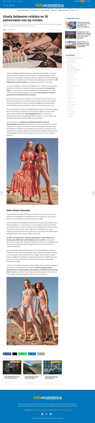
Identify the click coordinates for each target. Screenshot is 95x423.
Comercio (70, 77)
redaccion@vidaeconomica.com (41, 410)
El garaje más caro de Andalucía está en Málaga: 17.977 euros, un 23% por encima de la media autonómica (84, 35)
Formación (71, 91)
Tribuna (55, 10)
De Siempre (71, 67)
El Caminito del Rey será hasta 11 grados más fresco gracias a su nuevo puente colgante (32, 377)
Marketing (70, 102)
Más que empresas (73, 70)
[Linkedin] (51, 415)
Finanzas (70, 88)
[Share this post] (60, 29)
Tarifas (4, 1)
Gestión (69, 93)
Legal (69, 100)
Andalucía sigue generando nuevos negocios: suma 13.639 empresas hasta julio (51, 377)
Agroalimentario (72, 72)
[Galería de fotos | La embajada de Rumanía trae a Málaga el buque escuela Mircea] (70, 45)
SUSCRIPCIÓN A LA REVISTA (82, 1)
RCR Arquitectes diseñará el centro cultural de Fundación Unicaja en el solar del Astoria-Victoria (12, 377)
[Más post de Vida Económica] (4, 29)
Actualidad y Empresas (24, 10)
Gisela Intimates (43, 133)
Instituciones (71, 98)
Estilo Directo (36, 10)
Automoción (71, 74)
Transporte (71, 114)
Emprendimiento (73, 86)
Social (69, 109)
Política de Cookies (58, 418)
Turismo (70, 116)
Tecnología (71, 112)
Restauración (71, 105)
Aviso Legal (35, 418)
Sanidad (70, 107)
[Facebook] (43, 415)
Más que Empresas (64, 10)
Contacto (20, 1)
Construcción (71, 79)
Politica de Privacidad (45, 418)
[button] (7, 353)
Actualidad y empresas (75, 58)
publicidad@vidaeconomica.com (62, 410)
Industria (70, 95)
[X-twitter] (47, 415)
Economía (70, 83)
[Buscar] (90, 5)
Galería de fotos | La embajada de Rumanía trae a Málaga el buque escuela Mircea (83, 44)
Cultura (69, 81)
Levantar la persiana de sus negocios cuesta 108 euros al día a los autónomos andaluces (83, 25)
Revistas (15, 1)
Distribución (9, 1)
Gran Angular (46, 10)
